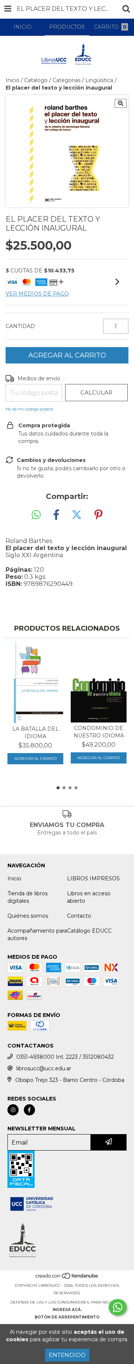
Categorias (66, 80)
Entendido (67, 1354)
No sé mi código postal (29, 409)
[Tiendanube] (67, 1278)
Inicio (12, 80)
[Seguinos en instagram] (13, 1109)
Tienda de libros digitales (27, 897)
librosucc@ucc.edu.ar (43, 1068)
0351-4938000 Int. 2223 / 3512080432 (65, 1057)
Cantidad (20, 326)
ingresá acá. (67, 1309)
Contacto (79, 915)
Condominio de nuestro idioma (99, 732)
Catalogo (36, 80)
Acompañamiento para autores (37, 934)
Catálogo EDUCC (89, 930)
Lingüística (99, 80)
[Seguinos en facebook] (29, 1109)
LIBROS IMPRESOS (93, 878)
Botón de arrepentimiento (67, 1317)
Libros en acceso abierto (89, 897)
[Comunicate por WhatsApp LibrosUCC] (118, 1307)
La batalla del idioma (35, 732)
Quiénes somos (27, 915)
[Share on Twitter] (77, 515)
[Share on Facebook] (56, 515)
